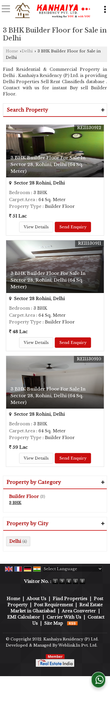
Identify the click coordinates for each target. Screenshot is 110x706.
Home (12, 51)
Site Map (53, 623)
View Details (36, 227)
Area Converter (79, 611)
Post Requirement (53, 604)
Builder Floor (24, 496)
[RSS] (72, 623)
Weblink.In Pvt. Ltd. (77, 645)
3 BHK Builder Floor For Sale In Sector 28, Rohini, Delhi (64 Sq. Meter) (48, 164)
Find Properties (70, 598)
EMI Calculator (23, 617)
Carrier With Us (64, 617)
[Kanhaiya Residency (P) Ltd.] (53, 11)
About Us (36, 598)
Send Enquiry (73, 227)
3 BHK (15, 503)
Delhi (27, 51)
